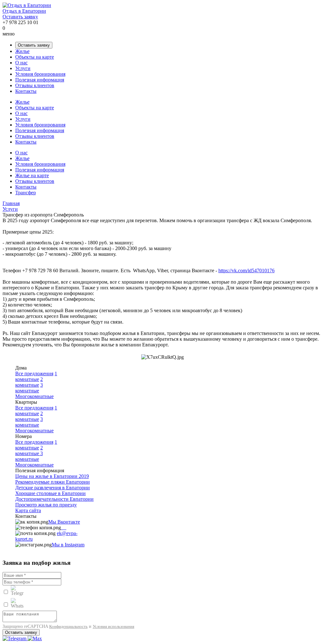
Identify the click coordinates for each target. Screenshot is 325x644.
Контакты (25, 91)
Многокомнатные (34, 396)
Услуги (22, 68)
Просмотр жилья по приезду (46, 504)
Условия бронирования (40, 74)
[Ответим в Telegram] (15, 638)
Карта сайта (28, 510)
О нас (21, 62)
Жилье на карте (32, 175)
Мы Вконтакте (64, 522)
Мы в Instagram (68, 544)
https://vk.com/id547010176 (246, 270)
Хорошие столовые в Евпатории (50, 493)
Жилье (22, 51)
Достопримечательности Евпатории (54, 499)
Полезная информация (39, 79)
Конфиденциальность (68, 626)
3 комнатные (29, 387)
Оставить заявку (20, 16)
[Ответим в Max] (35, 638)
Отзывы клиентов (34, 85)
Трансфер (25, 192)
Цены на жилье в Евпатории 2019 (52, 476)
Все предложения (34, 373)
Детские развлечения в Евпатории (52, 487)
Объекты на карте (34, 57)
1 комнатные (36, 376)
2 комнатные (29, 382)
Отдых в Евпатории (24, 11)
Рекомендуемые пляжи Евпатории (52, 482)
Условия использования (113, 626)
